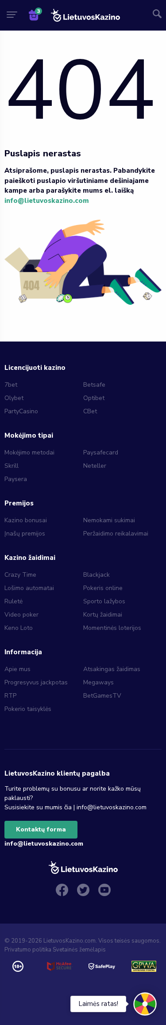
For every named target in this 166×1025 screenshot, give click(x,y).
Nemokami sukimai (109, 520)
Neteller (94, 466)
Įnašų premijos (24, 533)
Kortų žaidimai (102, 614)
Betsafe (94, 384)
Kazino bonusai (25, 520)
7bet (10, 384)
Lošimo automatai (29, 588)
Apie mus (17, 669)
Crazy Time (20, 575)
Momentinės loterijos (112, 628)
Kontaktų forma (41, 829)
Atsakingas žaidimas (111, 669)
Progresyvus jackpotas (36, 682)
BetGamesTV (102, 695)
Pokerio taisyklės (27, 709)
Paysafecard (100, 452)
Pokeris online (103, 588)
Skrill (11, 466)
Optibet (93, 398)
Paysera (15, 479)
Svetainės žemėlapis (79, 950)
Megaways (98, 682)
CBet (90, 411)
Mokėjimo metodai (29, 452)
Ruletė (13, 601)
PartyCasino (21, 411)
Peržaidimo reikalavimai (115, 533)
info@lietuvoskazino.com (46, 200)
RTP (10, 695)
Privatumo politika (27, 950)
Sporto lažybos (104, 601)
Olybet (13, 398)
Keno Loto (18, 628)
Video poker (21, 614)
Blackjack (96, 575)
